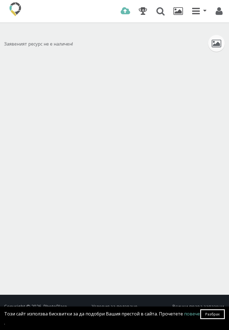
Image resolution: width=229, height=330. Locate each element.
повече (192, 314)
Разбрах (212, 314)
